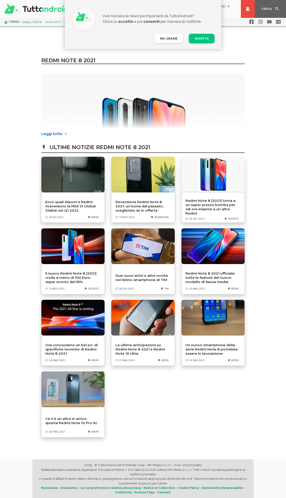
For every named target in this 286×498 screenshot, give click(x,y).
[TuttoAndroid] (37, 9)
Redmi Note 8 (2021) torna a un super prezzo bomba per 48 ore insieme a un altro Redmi (210, 206)
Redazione (49, 488)
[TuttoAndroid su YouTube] (268, 21)
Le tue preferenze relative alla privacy (110, 488)
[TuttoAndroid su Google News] (277, 21)
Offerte (233, 218)
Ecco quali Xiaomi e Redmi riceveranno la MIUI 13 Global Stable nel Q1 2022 (70, 206)
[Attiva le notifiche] (248, 9)
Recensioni (161, 217)
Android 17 (53, 22)
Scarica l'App (144, 492)
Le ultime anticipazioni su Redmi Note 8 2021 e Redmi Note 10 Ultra (140, 349)
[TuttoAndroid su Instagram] (259, 21)
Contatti (163, 492)
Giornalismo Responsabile (222, 488)
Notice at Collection (159, 488)
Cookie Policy (188, 488)
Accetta (202, 38)
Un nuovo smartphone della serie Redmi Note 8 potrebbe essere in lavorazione (211, 349)
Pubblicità (124, 492)
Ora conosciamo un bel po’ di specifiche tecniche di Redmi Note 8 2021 (71, 349)
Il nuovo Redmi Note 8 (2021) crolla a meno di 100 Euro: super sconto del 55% (71, 277)
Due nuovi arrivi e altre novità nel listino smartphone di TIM (142, 277)
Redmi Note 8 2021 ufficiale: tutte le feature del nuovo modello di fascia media (210, 277)
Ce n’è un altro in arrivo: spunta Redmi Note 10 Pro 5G (71, 421)
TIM (166, 288)
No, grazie (168, 38)
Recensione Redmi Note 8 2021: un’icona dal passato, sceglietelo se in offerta (140, 206)
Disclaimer (69, 488)
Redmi (95, 217)
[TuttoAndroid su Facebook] (250, 21)
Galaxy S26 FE (32, 22)
